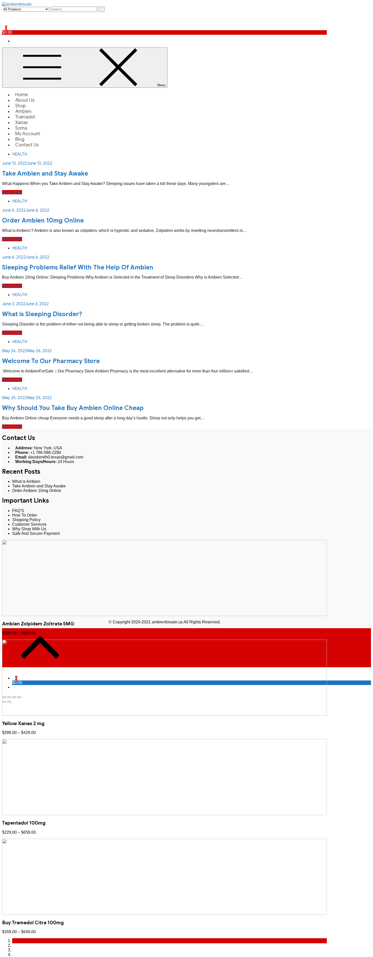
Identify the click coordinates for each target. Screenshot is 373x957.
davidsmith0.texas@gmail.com (55, 457)
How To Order (24, 515)
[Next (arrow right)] (9, 702)
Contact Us (27, 145)
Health (19, 154)
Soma (21, 128)
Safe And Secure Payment (36, 533)
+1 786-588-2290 (45, 452)
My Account (27, 133)
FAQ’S (18, 510)
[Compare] (3, 23)
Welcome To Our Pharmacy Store (51, 361)
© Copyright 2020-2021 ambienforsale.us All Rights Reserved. (165, 622)
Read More (12, 192)
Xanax (21, 122)
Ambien (23, 111)
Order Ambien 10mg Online (43, 220)
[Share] (9, 697)
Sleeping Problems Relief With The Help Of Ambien (77, 267)
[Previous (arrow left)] (4, 702)
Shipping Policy (26, 520)
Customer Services (29, 524)
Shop (20, 106)
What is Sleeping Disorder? (42, 314)
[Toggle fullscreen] (14, 697)
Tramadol (25, 117)
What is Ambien (26, 481)
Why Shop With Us (29, 529)
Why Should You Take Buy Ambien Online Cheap (73, 408)
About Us (25, 100)
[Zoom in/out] (19, 697)
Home (21, 94)
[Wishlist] (3, 18)
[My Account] (3, 14)
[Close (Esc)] (4, 697)
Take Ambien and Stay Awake (45, 173)
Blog (19, 139)
